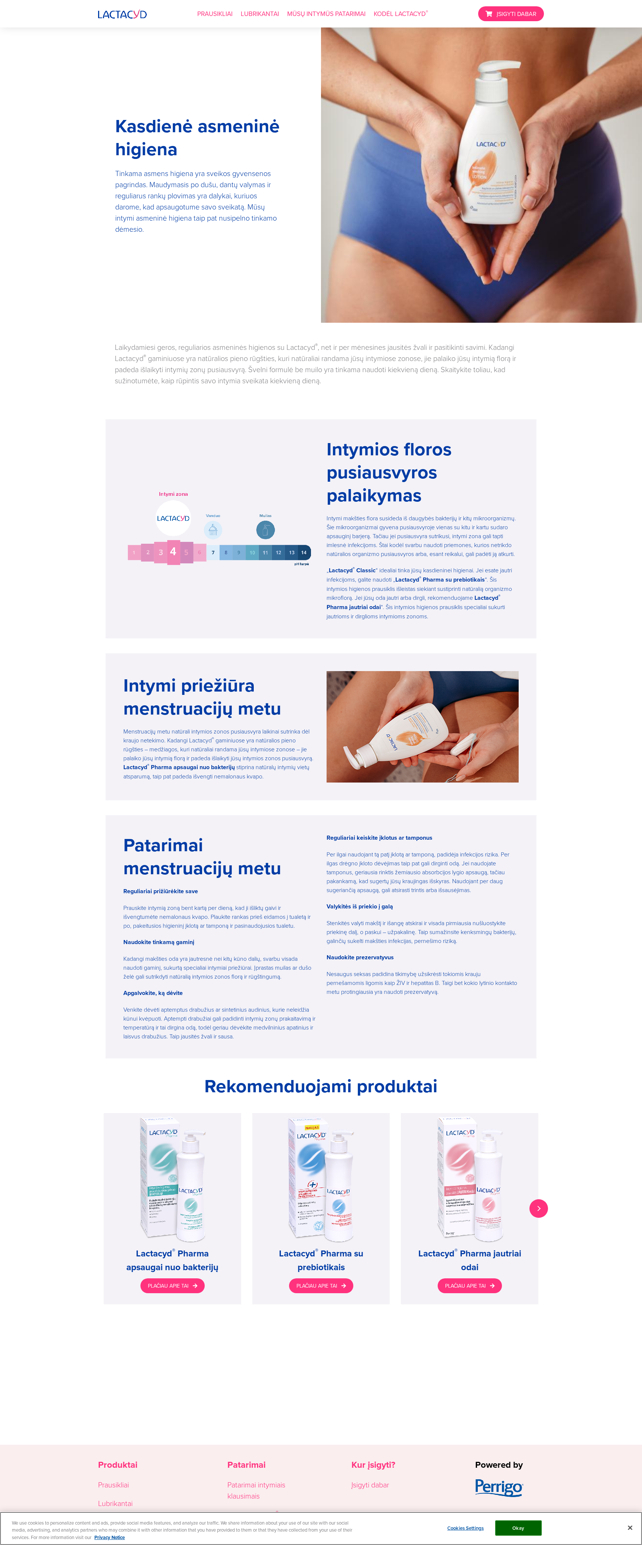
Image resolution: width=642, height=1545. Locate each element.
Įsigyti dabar (370, 1484)
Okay (518, 1527)
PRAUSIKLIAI (215, 13)
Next (538, 1208)
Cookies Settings (465, 1527)
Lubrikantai (115, 1503)
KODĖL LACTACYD (401, 13)
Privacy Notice (109, 1537)
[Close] (630, 1527)
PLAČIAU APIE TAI (168, 1285)
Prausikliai (113, 1484)
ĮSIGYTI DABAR (516, 14)
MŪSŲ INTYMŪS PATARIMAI (326, 13)
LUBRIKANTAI (260, 13)
